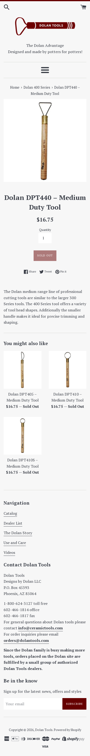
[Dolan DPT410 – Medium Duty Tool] (68, 370)
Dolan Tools (44, 730)
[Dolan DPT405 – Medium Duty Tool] (23, 370)
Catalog (10, 513)
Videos (9, 552)
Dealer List (13, 523)
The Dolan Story (18, 532)
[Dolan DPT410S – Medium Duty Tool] (23, 436)
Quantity (45, 230)
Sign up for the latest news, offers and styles (42, 691)
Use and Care (15, 542)
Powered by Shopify (67, 730)
